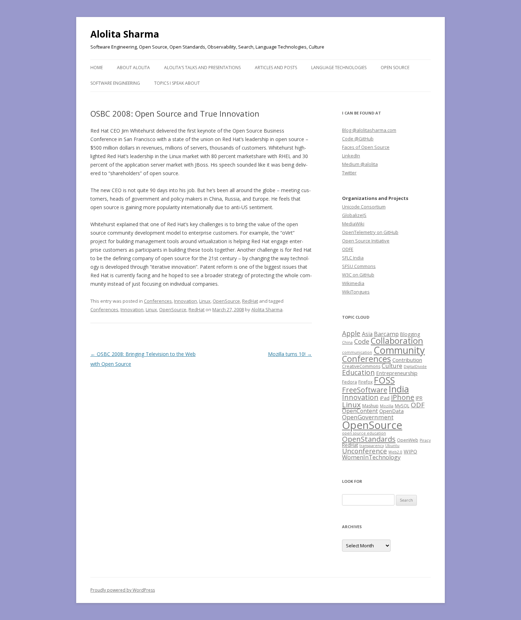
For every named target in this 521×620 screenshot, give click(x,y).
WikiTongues (356, 292)
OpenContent (360, 411)
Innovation (185, 301)
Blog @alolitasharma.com (369, 130)
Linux (205, 301)
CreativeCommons (361, 366)
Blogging (410, 334)
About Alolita (133, 68)
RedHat (250, 301)
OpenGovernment (367, 417)
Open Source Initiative (366, 241)
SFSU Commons (359, 266)
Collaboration (397, 340)
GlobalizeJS (354, 215)
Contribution (407, 359)
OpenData (391, 410)
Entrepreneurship (397, 372)
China (347, 342)
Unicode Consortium (364, 206)
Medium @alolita (360, 164)
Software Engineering (115, 83)
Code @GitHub (358, 138)
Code (361, 341)
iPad (385, 398)
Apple (351, 333)
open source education (364, 433)
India (399, 389)
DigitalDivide (415, 366)
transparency (371, 445)
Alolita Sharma (124, 34)
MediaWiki (353, 223)
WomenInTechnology (371, 457)
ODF (418, 404)
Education (358, 372)
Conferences (158, 301)
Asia (367, 334)
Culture (392, 366)
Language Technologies (338, 68)
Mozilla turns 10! (290, 354)
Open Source (395, 68)
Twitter (349, 172)
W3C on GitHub (358, 275)
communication (357, 352)
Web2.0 (395, 451)
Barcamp (386, 334)
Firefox (365, 382)
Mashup (370, 406)
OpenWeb (407, 440)
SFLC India (353, 258)
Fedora (349, 382)
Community (399, 350)
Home (96, 68)
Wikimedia (353, 283)
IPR (419, 398)
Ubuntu (392, 445)
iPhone (402, 397)
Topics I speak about (177, 83)
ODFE (347, 249)
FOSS (384, 380)
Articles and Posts (276, 68)
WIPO (410, 451)
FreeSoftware (364, 390)
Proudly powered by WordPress (122, 590)
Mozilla (386, 405)
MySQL (402, 406)
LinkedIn (351, 155)
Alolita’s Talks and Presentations (202, 68)
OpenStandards (369, 439)
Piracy (425, 440)
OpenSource (226, 301)
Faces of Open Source (366, 147)
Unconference (364, 451)
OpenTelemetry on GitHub (370, 232)
